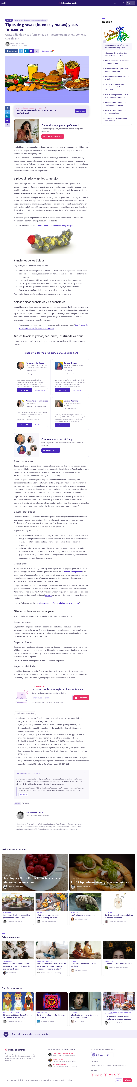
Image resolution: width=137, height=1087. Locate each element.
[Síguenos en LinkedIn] (101, 1074)
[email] (31, 51)
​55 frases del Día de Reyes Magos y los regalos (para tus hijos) (17, 1016)
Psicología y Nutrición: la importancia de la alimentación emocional (31, 880)
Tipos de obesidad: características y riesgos (54, 225)
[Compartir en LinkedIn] (7, 116)
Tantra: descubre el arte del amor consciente (51, 1016)
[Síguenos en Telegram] (114, 1074)
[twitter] (21, 51)
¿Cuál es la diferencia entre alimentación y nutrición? (48, 916)
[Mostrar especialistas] (6, 1034)
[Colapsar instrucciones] (85, 774)
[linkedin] (26, 51)
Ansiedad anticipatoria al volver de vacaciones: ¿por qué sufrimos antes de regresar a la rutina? (51, 966)
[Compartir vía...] (7, 125)
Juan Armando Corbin (17, 43)
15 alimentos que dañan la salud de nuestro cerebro (57, 603)
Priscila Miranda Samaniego (37, 401)
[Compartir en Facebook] (7, 108)
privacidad (62, 1080)
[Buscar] (115, 3)
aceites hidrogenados (73, 571)
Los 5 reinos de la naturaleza (83, 915)
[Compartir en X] (7, 112)
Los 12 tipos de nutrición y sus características (101, 882)
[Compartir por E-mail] (7, 120)
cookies (69, 1080)
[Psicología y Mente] (68, 3)
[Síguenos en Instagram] (105, 1074)
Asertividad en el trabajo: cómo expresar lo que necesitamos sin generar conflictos (16, 966)
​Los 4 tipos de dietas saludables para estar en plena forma (16, 916)
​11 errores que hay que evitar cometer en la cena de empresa (118, 1017)
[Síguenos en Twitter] (97, 1074)
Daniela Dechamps (71, 401)
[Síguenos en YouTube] (110, 1074)
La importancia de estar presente (118, 963)
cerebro (48, 595)
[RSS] (118, 1074)
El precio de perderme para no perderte (83, 965)
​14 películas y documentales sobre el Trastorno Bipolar (85, 1016)
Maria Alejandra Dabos (35, 363)
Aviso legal (54, 1080)
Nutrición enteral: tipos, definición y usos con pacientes (119, 916)
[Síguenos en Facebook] (92, 1074)
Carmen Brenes (70, 363)
